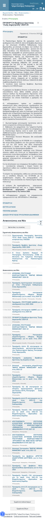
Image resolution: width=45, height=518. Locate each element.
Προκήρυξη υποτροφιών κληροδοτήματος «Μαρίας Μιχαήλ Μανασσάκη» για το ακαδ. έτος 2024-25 (27, 294)
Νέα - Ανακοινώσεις (22, 13)
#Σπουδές (38, 249)
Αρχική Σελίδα (8, 13)
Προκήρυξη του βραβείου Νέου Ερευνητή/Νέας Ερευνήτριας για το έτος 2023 (27, 467)
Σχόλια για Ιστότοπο (21, 516)
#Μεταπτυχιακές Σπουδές (19, 249)
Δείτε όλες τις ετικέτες (16, 227)
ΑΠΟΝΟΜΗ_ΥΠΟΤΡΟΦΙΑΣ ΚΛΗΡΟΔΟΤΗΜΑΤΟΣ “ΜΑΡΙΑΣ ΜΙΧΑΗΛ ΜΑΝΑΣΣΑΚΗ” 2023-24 (27, 327)
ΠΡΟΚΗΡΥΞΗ (7, 203)
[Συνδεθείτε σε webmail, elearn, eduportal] (44, 9)
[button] (2, 514)
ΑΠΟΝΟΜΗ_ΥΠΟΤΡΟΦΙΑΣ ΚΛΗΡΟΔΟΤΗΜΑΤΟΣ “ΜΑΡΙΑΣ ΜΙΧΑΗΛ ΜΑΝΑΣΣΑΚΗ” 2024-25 (27, 275)
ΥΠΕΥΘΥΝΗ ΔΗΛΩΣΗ (10, 211)
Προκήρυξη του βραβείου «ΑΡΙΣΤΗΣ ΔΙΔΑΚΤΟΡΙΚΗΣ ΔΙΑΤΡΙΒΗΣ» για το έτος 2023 (27, 458)
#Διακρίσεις (15, 431)
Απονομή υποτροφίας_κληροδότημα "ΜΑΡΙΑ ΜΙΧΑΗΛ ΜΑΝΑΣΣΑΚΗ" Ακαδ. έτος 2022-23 (27, 367)
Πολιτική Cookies (35, 516)
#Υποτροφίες (8, 31)
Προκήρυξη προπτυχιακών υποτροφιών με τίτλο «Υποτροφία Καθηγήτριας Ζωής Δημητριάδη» (27, 285)
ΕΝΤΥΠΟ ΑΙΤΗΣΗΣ (9, 207)
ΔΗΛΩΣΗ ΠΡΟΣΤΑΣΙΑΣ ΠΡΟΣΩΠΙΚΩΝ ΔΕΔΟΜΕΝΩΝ (21, 215)
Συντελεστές (8, 516)
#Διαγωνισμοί (16, 462)
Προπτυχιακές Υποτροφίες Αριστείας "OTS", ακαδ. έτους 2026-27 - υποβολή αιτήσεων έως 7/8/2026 (27, 237)
